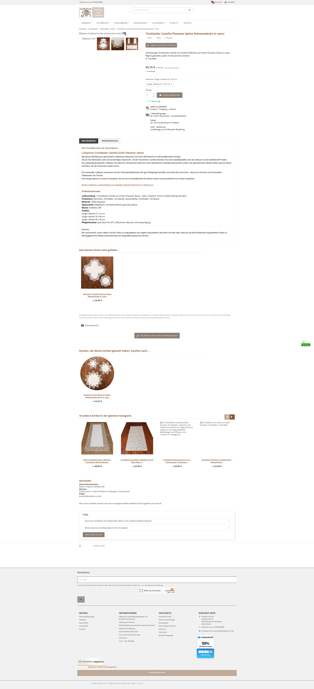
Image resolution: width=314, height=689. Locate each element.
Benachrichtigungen (166, 635)
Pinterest (168, 38)
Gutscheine (163, 632)
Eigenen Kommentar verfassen (163, 45)
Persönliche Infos (165, 616)
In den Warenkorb (169, 95)
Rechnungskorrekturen (167, 626)
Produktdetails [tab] (110, 141)
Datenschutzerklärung (127, 628)
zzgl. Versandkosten (172, 68)
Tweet (158, 38)
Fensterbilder (120, 23)
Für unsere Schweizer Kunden (130, 635)
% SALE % (174, 23)
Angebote (82, 620)
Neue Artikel (83, 623)
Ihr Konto (165, 613)
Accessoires (158, 23)
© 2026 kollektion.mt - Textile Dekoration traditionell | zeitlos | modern (117, 683)
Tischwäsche (102, 23)
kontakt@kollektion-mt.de (224, 631)
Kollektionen (140, 23)
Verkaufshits (83, 626)
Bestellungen (163, 623)
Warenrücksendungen (167, 620)
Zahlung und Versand (127, 622)
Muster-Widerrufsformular (128, 631)
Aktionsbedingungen (86, 616)
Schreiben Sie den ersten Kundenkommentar (158, 335)
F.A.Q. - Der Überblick (126, 641)
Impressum (123, 638)
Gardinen (86, 23)
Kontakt (188, 23)
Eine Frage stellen (93, 534)
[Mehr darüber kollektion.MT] (98, 555)
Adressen (162, 629)
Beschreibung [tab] (89, 141)
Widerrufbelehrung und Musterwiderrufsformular (137, 625)
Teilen (149, 38)
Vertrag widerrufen (157, 672)
